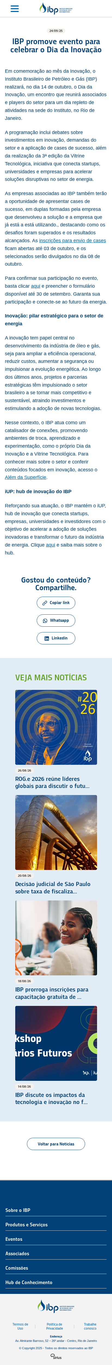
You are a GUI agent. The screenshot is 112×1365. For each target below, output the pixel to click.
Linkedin (60, 638)
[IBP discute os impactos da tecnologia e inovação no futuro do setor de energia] (56, 1056)
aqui (35, 286)
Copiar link (60, 602)
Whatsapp (59, 620)
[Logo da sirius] (56, 1356)
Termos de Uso (20, 1326)
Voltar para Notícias (56, 1143)
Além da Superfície (25, 477)
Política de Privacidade (54, 1326)
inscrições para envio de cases (72, 240)
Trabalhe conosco (90, 1326)
